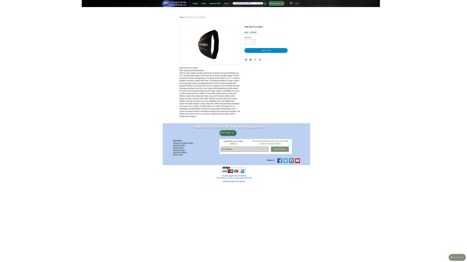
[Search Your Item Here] (260, 3)
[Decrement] (246, 42)
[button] (265, 3)
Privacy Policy (178, 148)
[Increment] (253, 42)
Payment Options (180, 152)
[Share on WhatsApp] (255, 59)
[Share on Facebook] (246, 59)
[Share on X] (259, 59)
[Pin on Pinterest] (250, 59)
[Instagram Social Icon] (291, 160)
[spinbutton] (250, 42)
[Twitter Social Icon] (285, 160)
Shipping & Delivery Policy (183, 143)
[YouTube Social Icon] (297, 160)
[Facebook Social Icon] (279, 160)
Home (181, 17)
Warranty (176, 145)
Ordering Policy (179, 150)
